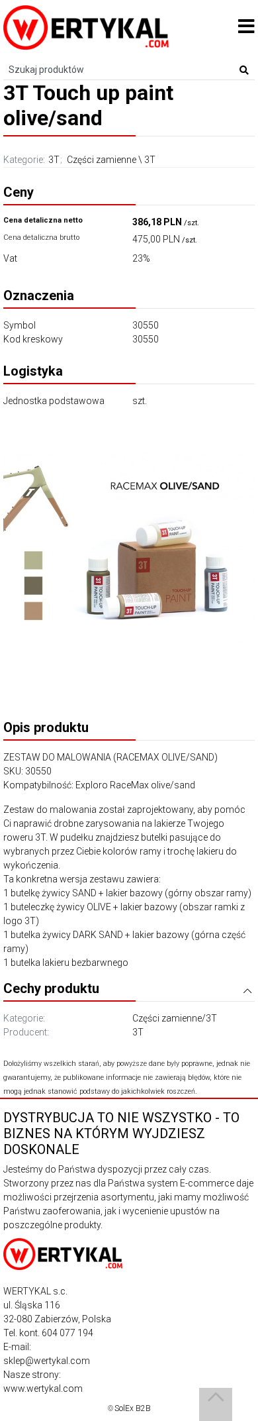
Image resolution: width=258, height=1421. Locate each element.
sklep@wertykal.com (46, 1360)
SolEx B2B (132, 1408)
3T (54, 159)
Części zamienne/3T (174, 1018)
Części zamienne (101, 159)
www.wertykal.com (43, 1388)
